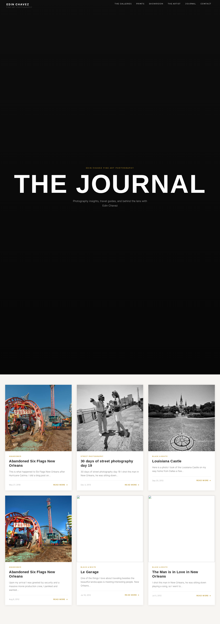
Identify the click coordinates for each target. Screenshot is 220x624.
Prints (140, 4)
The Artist (174, 4)
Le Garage (90, 572)
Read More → (60, 485)
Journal (190, 4)
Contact (206, 4)
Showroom (156, 4)
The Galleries (123, 4)
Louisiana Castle (167, 461)
